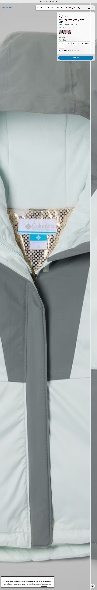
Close (52, 578)
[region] (48, 296)
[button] (92, 586)
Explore (80, 8)
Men (49, 8)
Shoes (63, 8)
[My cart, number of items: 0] (92, 8)
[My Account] (89, 8)
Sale (75, 8)
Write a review (74, 25)
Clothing (61, 15)
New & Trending (41, 8)
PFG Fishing (69, 8)
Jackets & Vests (67, 15)
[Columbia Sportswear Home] (7, 8)
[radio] (60, 31)
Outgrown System (64, 17)
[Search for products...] (85, 8)
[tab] (60, 40)
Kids (58, 8)
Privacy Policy (44, 586)
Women (54, 8)
